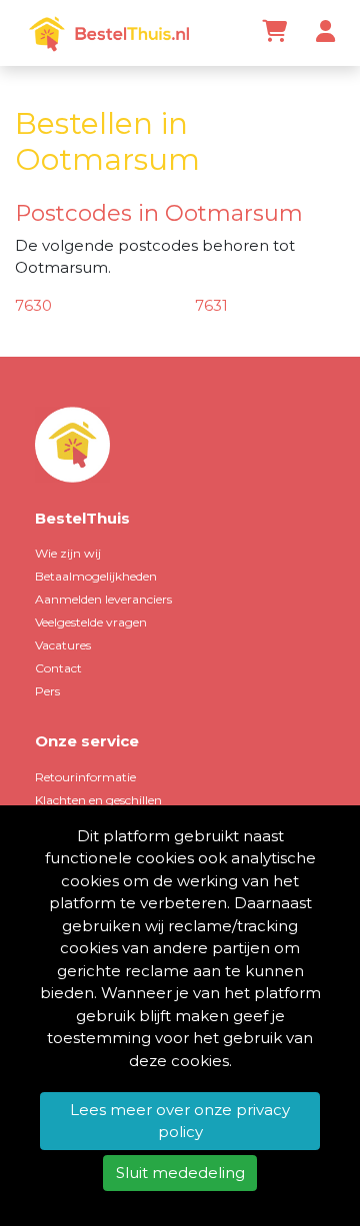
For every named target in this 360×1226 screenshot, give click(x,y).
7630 (33, 305)
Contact (58, 667)
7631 (211, 305)
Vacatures (63, 644)
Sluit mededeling (180, 1172)
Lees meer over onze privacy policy (180, 1121)
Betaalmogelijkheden (96, 576)
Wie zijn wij (68, 553)
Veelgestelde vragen (91, 621)
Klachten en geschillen (98, 799)
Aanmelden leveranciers (103, 599)
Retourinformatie (85, 776)
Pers (47, 690)
